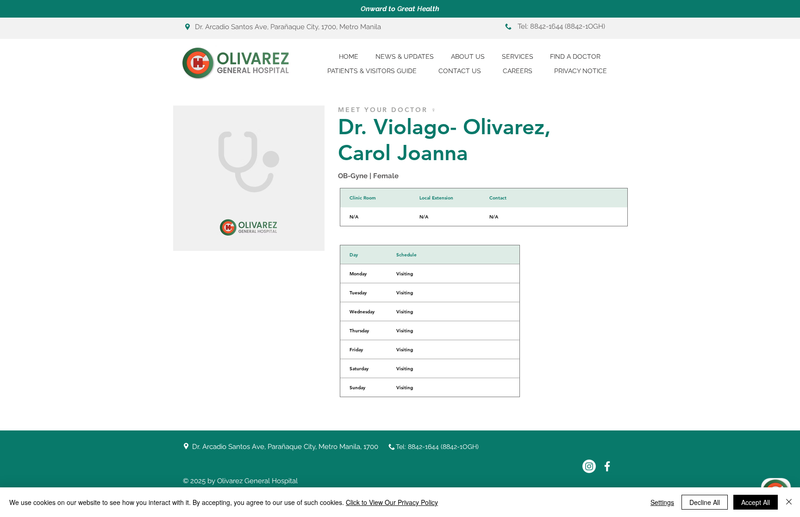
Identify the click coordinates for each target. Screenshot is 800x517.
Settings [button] (662, 502)
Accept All (755, 502)
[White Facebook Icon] (607, 466)
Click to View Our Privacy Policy (392, 502)
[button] (375, 71)
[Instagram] (589, 466)
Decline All (704, 502)
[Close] (788, 502)
